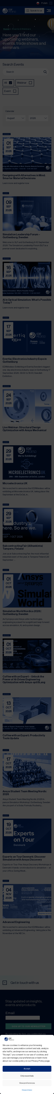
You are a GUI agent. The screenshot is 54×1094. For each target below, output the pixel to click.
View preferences (27, 1083)
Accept (27, 1069)
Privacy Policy (27, 1090)
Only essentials (27, 1076)
